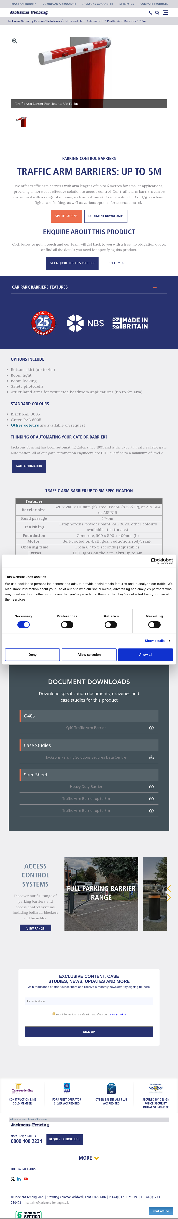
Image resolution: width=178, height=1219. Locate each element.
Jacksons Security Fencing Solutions (34, 21)
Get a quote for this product (72, 263)
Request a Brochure (64, 1139)
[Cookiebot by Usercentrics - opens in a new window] (154, 561)
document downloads (106, 216)
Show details (155, 641)
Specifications (66, 216)
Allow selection (89, 654)
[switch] (67, 624)
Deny (32, 654)
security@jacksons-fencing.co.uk (47, 1203)
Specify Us (116, 263)
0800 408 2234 (26, 1141)
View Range (35, 929)
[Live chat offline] (161, 1210)
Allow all (145, 654)
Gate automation (29, 466)
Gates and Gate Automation (83, 21)
